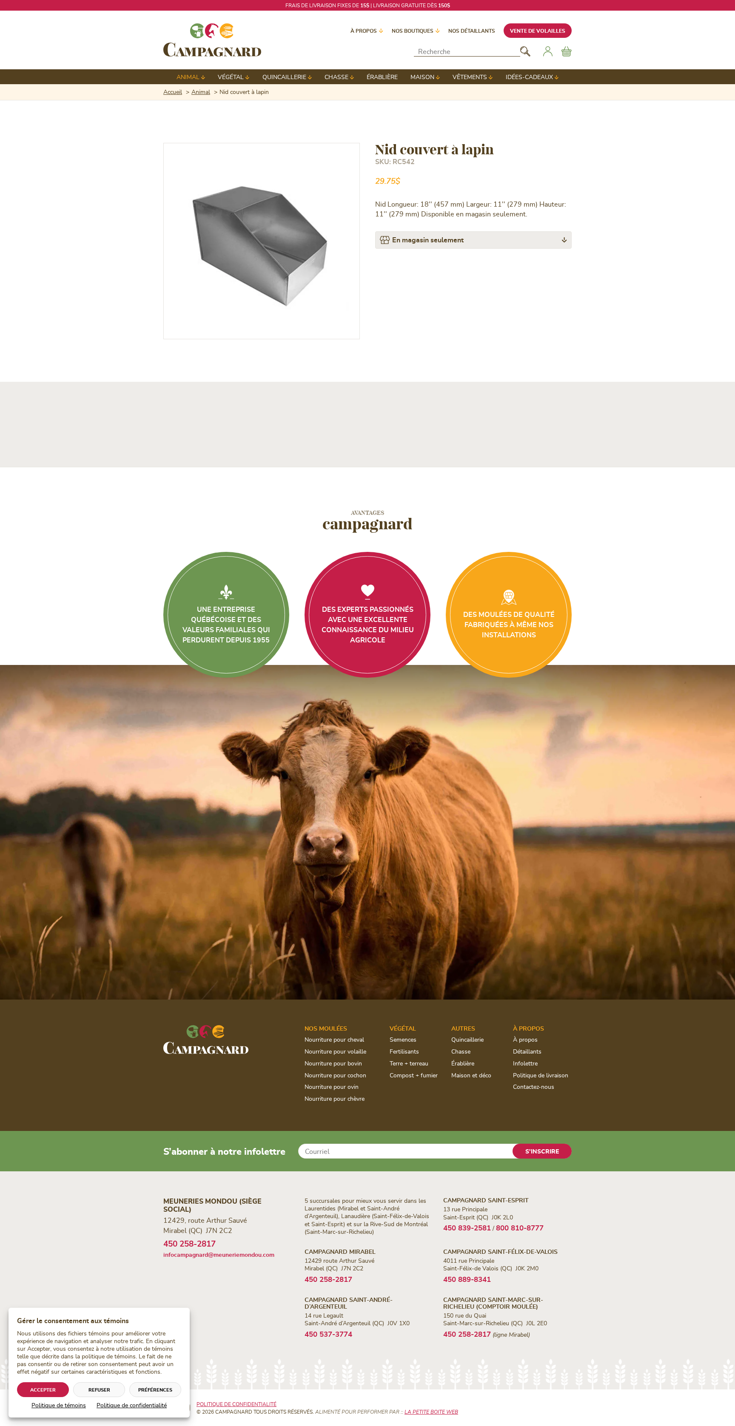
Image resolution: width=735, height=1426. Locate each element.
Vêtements (470, 76)
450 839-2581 (467, 1227)
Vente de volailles (537, 31)
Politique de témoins (58, 1405)
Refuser (99, 1389)
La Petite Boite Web (431, 1412)
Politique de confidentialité (132, 1405)
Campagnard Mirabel (340, 1251)
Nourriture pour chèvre (335, 1098)
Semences (403, 1039)
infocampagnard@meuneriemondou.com (218, 1254)
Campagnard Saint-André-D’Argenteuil (349, 1303)
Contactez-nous (533, 1086)
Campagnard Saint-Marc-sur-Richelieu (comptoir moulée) (493, 1303)
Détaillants (527, 1051)
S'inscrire (542, 1151)
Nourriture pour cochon (335, 1075)
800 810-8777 (520, 1227)
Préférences (155, 1389)
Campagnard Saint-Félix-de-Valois (500, 1251)
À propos (363, 31)
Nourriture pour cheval (334, 1039)
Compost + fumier (414, 1075)
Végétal (231, 76)
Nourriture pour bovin (333, 1063)
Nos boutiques (412, 31)
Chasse (336, 76)
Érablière (382, 76)
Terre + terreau (409, 1063)
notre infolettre (417, 5)
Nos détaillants (471, 31)
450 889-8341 (467, 1279)
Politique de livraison (540, 1075)
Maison (422, 76)
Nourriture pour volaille (335, 1051)
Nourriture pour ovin (332, 1086)
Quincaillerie (284, 76)
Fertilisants (404, 1051)
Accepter (43, 1389)
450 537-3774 (328, 1333)
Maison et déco (471, 1075)
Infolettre (525, 1063)
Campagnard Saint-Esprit (486, 1200)
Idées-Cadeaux (529, 76)
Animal (188, 76)
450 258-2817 (189, 1243)
